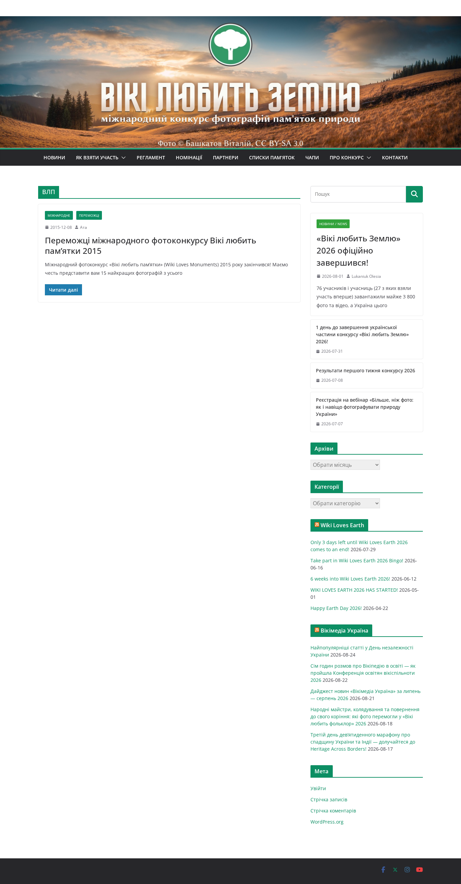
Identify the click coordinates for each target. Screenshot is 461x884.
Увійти (318, 788)
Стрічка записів (328, 799)
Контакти (395, 157)
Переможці (89, 215)
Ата (83, 227)
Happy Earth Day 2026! (336, 608)
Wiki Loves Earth (342, 525)
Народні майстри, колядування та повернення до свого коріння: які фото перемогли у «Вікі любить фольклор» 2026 (364, 716)
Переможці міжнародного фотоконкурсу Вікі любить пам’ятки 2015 (150, 245)
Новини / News (333, 223)
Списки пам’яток (272, 157)
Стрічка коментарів (333, 810)
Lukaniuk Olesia (366, 276)
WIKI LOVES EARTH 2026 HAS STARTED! (354, 590)
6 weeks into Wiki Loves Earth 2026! (350, 578)
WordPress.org (327, 822)
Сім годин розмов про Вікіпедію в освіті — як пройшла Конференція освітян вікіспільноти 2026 (362, 673)
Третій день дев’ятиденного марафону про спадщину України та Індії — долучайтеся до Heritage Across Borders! (362, 741)
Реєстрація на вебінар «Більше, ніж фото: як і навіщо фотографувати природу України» (364, 407)
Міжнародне (59, 215)
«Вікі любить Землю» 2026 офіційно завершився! (359, 250)
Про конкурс (347, 157)
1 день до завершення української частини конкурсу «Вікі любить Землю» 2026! (362, 334)
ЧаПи (312, 157)
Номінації (189, 157)
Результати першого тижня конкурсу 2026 (365, 370)
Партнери (225, 157)
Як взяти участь (97, 157)
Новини (54, 157)
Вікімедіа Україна (344, 630)
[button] (122, 157)
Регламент (151, 157)
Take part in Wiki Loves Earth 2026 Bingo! (356, 560)
